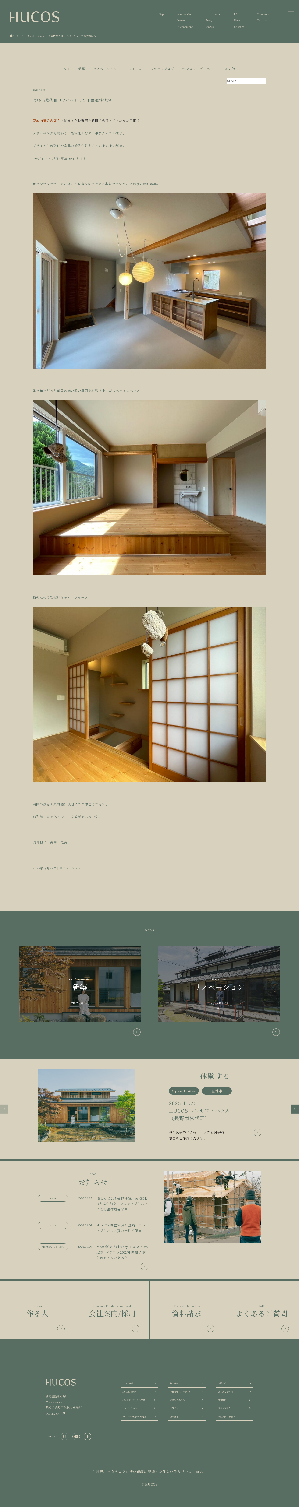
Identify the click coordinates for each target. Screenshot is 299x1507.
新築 (81, 68)
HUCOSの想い (129, 1391)
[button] (4, 1108)
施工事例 (174, 1383)
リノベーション (105, 68)
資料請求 (174, 1416)
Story (209, 20)
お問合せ (222, 1383)
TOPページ (127, 1383)
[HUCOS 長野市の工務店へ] (11, 36)
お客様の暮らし (177, 1400)
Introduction (184, 14)
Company (263, 14)
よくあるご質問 (225, 1391)
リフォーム (133, 68)
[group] (149, 1105)
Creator (262, 20)
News (237, 20)
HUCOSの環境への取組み (134, 1416)
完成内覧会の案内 (47, 120)
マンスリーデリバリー (199, 68)
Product (182, 20)
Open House (213, 14)
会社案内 (222, 1400)
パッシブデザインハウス (133, 1400)
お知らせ (174, 1408)
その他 (230, 68)
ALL (67, 68)
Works (210, 26)
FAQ (237, 14)
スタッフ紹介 (224, 1408)
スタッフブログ (162, 68)
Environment (185, 26)
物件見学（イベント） (180, 1391)
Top (161, 14)
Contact (239, 26)
